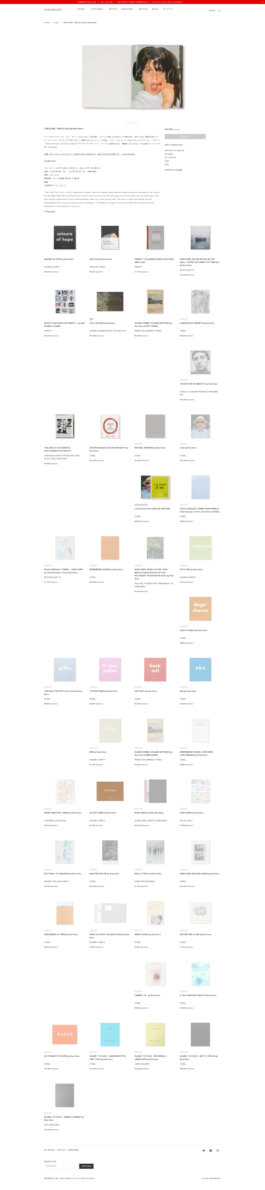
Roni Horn (51, 211)
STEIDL (56, 22)
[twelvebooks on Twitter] (204, 1151)
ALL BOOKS (49, 1150)
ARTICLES (143, 9)
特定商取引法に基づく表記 (54, 1178)
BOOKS (81, 9)
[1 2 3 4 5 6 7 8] (132, 76)
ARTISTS (113, 9)
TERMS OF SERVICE (87, 1178)
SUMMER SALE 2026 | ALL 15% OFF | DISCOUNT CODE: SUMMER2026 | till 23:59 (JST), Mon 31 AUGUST (130, 2)
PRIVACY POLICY (72, 1178)
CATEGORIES (97, 9)
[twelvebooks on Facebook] (211, 1151)
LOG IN (212, 10)
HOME (46, 22)
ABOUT (155, 9)
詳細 (46, 182)
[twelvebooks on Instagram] (218, 1151)
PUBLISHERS (127, 9)
